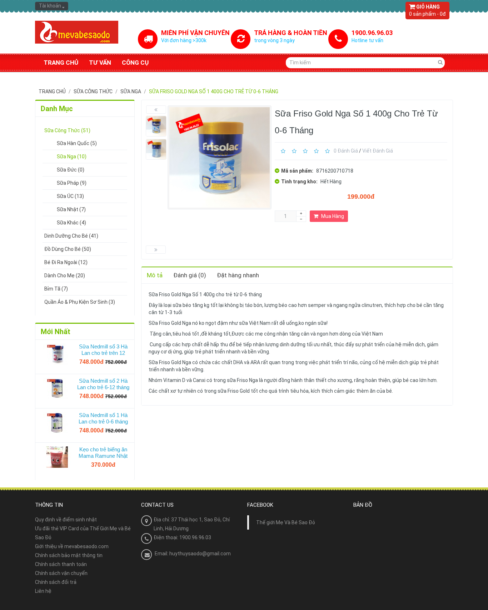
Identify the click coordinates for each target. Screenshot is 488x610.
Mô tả (155, 275)
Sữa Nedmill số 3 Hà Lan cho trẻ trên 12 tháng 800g (103, 349)
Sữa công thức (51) (67, 130)
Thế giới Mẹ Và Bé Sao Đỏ (285, 522)
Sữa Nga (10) (71, 156)
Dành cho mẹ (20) (64, 275)
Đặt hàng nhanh (238, 275)
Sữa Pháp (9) (71, 183)
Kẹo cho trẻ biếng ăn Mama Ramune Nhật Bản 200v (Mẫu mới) (103, 452)
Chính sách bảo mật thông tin (69, 555)
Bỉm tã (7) (56, 289)
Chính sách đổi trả (55, 582)
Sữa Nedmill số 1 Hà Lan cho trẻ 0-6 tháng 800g (103, 418)
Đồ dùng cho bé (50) (67, 249)
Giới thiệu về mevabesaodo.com (72, 546)
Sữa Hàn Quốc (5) (77, 143)
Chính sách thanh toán (61, 564)
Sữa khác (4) (71, 222)
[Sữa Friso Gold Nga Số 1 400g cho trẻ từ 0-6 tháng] (156, 126)
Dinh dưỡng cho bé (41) (71, 236)
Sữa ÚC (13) (70, 196)
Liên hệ (43, 591)
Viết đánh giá (377, 151)
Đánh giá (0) (189, 275)
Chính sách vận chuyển (61, 573)
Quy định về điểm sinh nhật (66, 519)
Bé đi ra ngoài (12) (66, 262)
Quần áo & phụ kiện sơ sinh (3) (79, 302)
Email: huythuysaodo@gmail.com (193, 553)
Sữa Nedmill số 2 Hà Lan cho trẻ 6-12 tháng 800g (103, 384)
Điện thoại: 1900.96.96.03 (182, 537)
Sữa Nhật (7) (71, 209)
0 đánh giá (346, 151)
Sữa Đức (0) (70, 170)
